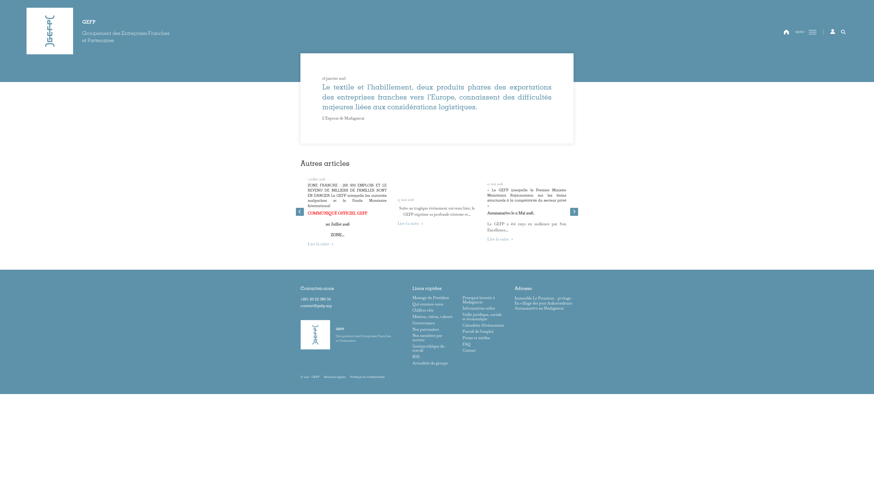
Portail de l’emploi (477, 331)
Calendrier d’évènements (483, 325)
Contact (469, 350)
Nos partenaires (425, 329)
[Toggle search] (843, 32)
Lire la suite (318, 243)
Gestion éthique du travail (428, 348)
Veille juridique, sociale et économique (482, 317)
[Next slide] (574, 212)
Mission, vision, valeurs (432, 317)
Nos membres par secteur (427, 337)
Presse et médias (476, 338)
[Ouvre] (812, 32)
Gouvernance (423, 323)
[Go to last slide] (300, 212)
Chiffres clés (422, 310)
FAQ (466, 344)
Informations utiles (478, 308)
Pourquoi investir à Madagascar (478, 300)
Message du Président (430, 298)
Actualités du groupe (430, 363)
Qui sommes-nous (427, 304)
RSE (416, 357)
